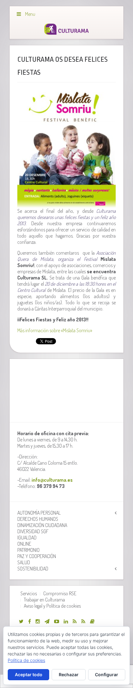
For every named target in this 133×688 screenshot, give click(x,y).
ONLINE (24, 544)
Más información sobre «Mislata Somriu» (54, 330)
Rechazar (69, 674)
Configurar (106, 674)
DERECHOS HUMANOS (37, 519)
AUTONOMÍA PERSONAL (39, 513)
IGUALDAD (26, 537)
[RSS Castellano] (83, 621)
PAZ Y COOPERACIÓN (36, 556)
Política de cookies (26, 660)
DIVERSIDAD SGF (33, 531)
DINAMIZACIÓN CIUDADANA (42, 525)
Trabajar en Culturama (44, 599)
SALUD (23, 562)
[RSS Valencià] (75, 621)
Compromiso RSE (59, 593)
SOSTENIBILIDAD (32, 568)
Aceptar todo (28, 674)
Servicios (28, 593)
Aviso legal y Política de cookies (52, 606)
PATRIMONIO (28, 550)
